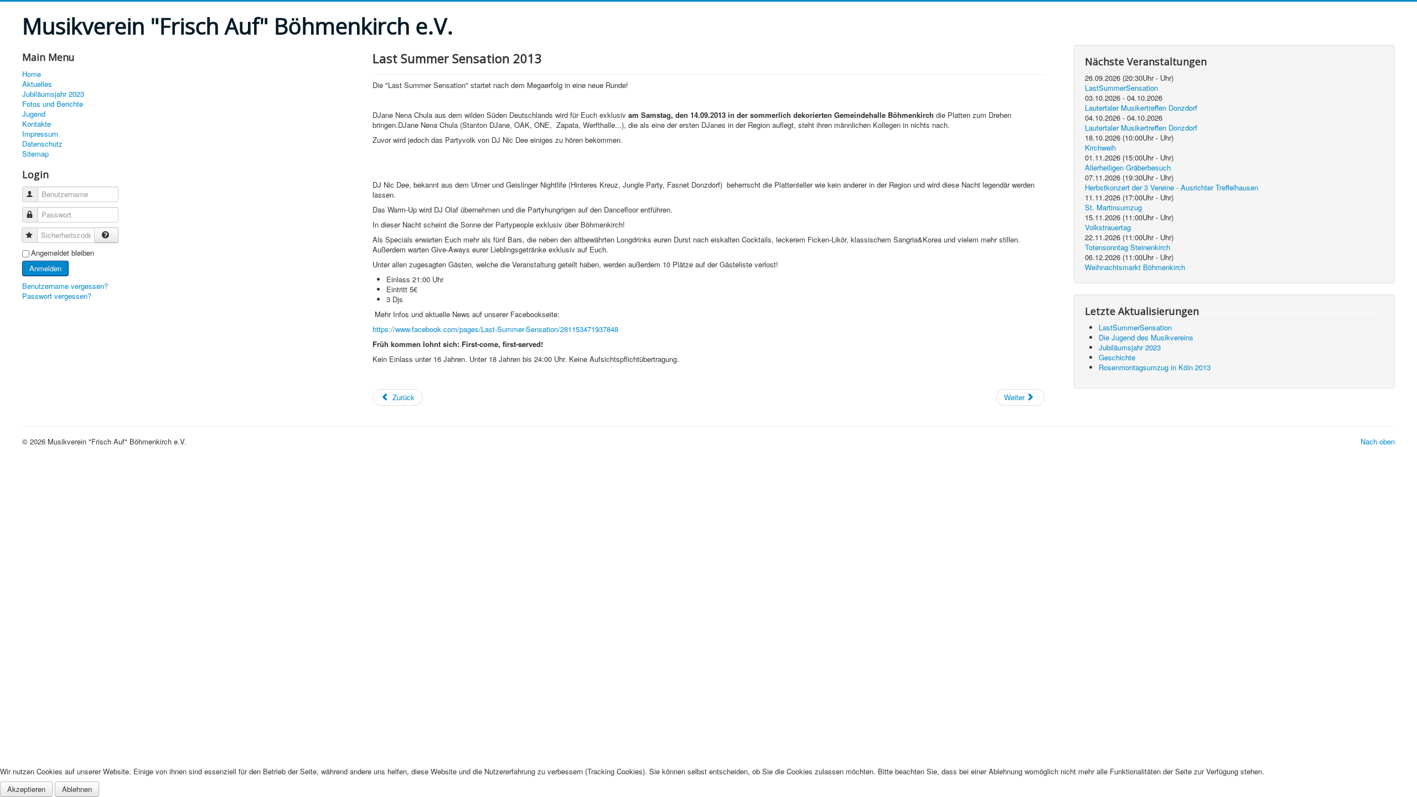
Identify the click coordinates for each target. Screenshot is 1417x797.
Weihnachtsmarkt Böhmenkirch (1135, 267)
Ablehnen (77, 789)
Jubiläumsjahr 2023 (53, 94)
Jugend (33, 114)
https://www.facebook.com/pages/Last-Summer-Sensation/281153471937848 (495, 329)
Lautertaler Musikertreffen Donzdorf (1141, 107)
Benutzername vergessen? (65, 286)
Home (31, 74)
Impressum (40, 134)
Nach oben (1378, 441)
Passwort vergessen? (56, 296)
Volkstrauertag (1108, 227)
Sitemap (35, 154)
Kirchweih (1100, 147)
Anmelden (45, 268)
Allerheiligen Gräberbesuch (1128, 167)
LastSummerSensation (1121, 87)
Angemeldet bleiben (62, 253)
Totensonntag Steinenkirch (1127, 247)
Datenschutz (42, 144)
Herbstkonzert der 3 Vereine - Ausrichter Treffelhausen (1171, 187)
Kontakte (36, 124)
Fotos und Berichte (52, 104)
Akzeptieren (26, 789)
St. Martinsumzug (1113, 207)
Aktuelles (37, 84)
